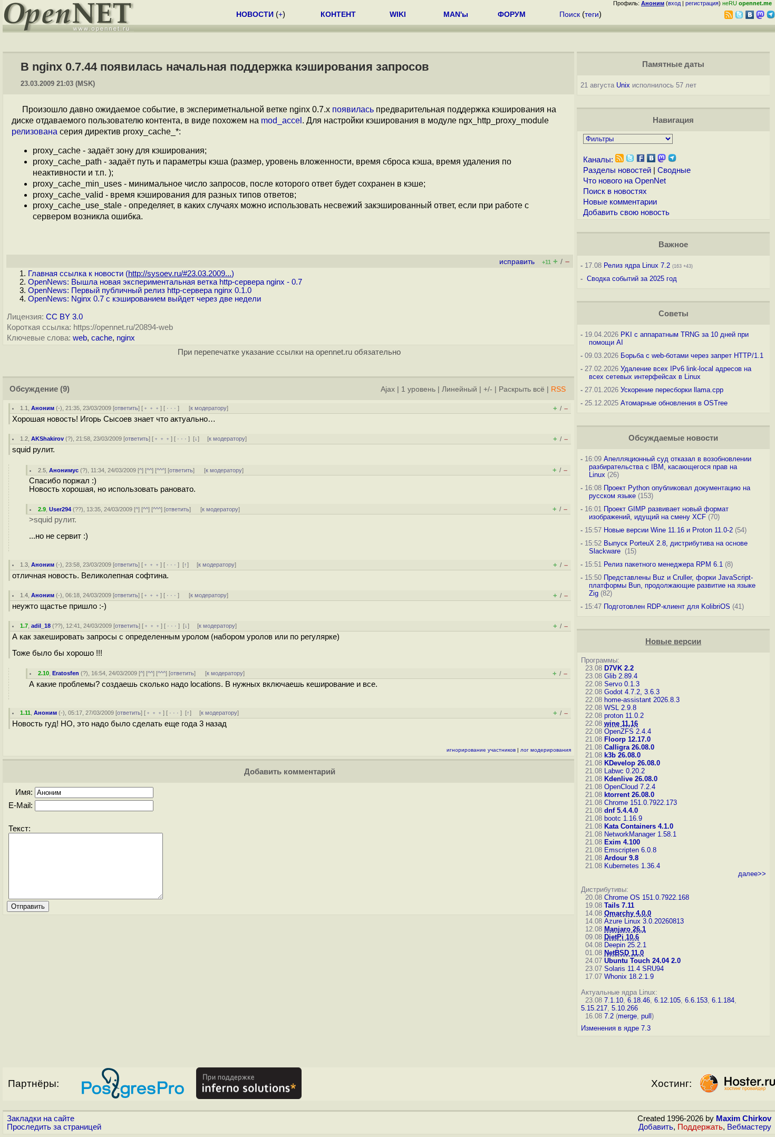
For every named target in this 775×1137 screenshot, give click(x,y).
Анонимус (64, 470)
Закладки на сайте (40, 1118)
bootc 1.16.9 (623, 818)
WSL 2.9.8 (620, 708)
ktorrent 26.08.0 (629, 795)
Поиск (569, 14)
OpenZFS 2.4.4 (627, 731)
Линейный (459, 389)
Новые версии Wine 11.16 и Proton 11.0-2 (668, 530)
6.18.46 (638, 1000)
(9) (65, 389)
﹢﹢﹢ (151, 408)
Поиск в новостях (615, 191)
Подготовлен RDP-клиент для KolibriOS (667, 606)
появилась (353, 109)
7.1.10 (613, 1000)
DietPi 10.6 (621, 937)
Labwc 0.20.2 (624, 771)
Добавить (655, 1127)
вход (674, 3)
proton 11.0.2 (624, 716)
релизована (34, 131)
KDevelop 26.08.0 (632, 763)
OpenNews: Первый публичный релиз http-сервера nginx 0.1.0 (139, 290)
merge (627, 1016)
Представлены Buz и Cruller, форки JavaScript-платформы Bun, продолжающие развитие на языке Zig (672, 585)
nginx (126, 338)
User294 (60, 509)
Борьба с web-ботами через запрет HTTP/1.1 (692, 355)
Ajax (388, 389)
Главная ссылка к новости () (131, 273)
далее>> (752, 874)
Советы (673, 313)
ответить (126, 408)
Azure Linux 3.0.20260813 (644, 921)
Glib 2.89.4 (620, 676)
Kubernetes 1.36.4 (632, 866)
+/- (487, 389)
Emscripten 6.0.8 (630, 850)
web (80, 338)
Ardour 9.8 (621, 858)
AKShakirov (47, 438)
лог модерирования (545, 750)
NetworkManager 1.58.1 (640, 834)
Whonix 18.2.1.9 (629, 976)
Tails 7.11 (619, 905)
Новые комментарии (620, 202)
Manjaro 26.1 (625, 929)
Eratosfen (65, 673)
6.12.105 (667, 1000)
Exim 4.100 (622, 842)
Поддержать (700, 1127)
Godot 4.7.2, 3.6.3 (632, 692)
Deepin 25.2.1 (625, 945)
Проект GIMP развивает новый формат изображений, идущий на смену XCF (659, 513)
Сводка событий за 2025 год (632, 279)
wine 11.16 (621, 723)
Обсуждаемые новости (673, 438)
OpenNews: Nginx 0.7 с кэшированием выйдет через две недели (144, 299)
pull (646, 1016)
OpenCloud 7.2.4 (629, 787)
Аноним (42, 408)
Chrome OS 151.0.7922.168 (646, 897)
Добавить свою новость (626, 212)
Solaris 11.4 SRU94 (634, 969)
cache (101, 338)
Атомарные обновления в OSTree (674, 403)
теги (592, 14)
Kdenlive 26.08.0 (630, 779)
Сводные (674, 170)
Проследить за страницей (54, 1127)
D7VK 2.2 (619, 668)
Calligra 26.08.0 (629, 747)
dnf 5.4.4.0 (621, 810)
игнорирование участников (481, 750)
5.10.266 (625, 1008)
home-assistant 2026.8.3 (642, 700)
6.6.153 (696, 1000)
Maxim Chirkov (743, 1118)
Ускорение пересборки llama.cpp (672, 390)
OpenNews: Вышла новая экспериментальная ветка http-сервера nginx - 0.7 (165, 282)
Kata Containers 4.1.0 (638, 826)
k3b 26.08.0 (622, 755)
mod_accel (281, 120)
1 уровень (418, 389)
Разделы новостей (617, 170)
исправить (517, 262)
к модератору (208, 408)
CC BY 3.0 (64, 317)
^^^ (160, 470)
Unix (623, 85)
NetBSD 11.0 (624, 953)
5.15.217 (594, 1008)
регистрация (702, 3)
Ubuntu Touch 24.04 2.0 (642, 961)
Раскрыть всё (522, 389)
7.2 (609, 1016)
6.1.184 (723, 1000)
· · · (171, 408)
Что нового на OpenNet (624, 181)
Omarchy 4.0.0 (627, 913)
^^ (149, 470)
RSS (558, 389)
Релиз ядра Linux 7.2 (637, 265)
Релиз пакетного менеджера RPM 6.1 (663, 564)
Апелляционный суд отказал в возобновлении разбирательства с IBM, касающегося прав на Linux (670, 467)
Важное (673, 244)
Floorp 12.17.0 (627, 739)
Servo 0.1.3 (622, 684)
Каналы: (598, 160)
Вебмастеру (749, 1127)
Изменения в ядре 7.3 (616, 1028)
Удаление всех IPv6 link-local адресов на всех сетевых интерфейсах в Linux (670, 373)
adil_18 (41, 626)
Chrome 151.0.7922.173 (640, 802)
